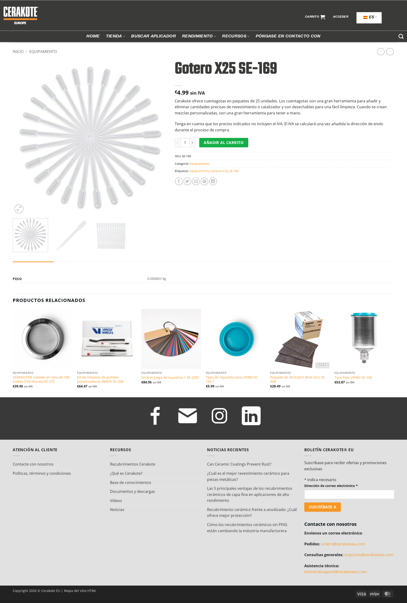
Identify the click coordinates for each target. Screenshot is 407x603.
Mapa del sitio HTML (80, 590)
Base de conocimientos (130, 482)
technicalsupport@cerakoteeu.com (335, 571)
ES (371, 18)
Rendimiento (197, 36)
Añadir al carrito (224, 142)
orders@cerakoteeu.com (343, 544)
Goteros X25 (219, 171)
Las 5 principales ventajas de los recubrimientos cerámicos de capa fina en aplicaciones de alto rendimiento (249, 494)
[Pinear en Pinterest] (204, 181)
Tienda (114, 36)
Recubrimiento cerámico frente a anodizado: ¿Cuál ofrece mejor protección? (252, 512)
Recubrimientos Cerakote (132, 464)
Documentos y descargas (132, 491)
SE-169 (233, 171)
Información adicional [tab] (33, 266)
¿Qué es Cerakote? (126, 473)
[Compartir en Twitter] (187, 181)
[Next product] (380, 51)
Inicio (18, 51)
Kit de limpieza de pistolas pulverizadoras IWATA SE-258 (100, 379)
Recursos (234, 36)
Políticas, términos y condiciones (42, 473)
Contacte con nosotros (33, 464)
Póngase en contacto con (288, 36)
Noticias (117, 509)
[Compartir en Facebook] (179, 181)
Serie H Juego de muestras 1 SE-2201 (170, 377)
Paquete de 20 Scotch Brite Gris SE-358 (298, 379)
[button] (315, 17)
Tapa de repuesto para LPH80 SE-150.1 (232, 379)
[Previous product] (390, 51)
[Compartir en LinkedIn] (213, 181)
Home (93, 36)
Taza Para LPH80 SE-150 (353, 377)
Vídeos (116, 500)
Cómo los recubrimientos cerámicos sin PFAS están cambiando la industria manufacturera (247, 527)
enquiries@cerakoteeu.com (368, 554)
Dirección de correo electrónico (331, 485)
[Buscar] (401, 36)
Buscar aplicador (153, 36)
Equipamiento (43, 51)
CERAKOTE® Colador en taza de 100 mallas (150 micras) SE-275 (41, 379)
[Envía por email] (196, 181)
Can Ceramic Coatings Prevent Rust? (239, 464)
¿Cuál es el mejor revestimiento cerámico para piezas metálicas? (248, 476)
